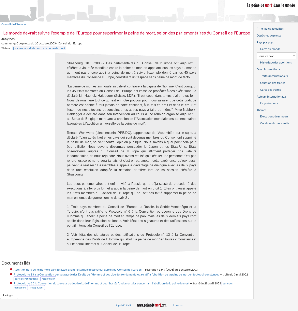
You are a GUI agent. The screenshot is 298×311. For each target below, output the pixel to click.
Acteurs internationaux (271, 96)
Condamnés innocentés (274, 123)
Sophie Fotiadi (123, 305)
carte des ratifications (26, 278)
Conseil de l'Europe (13, 24)
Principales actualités (270, 28)
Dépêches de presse (269, 35)
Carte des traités (270, 89)
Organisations (269, 103)
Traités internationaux (274, 75)
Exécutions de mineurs (274, 116)
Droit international (269, 69)
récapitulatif (48, 278)
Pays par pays (265, 42)
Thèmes (261, 110)
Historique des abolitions (276, 62)
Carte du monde (270, 49)
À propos (177, 305)
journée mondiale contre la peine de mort (39, 48)
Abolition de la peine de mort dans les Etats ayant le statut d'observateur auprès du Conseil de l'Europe (77, 269)
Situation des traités (272, 82)
